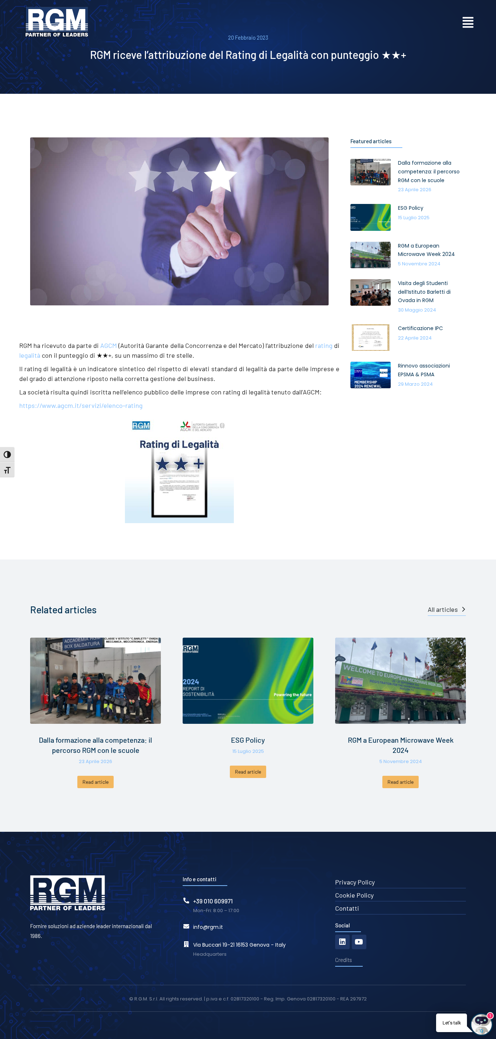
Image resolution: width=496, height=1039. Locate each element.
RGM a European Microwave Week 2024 (401, 744)
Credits (343, 959)
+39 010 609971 (213, 900)
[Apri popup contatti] (468, 22)
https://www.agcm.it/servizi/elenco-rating (81, 405)
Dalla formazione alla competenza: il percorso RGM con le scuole (95, 744)
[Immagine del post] (95, 681)
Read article (95, 782)
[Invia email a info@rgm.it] (186, 926)
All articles (443, 609)
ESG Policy (248, 739)
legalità (29, 355)
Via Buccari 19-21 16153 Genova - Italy (239, 944)
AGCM (108, 345)
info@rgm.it (208, 927)
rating (324, 345)
